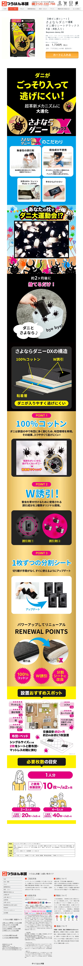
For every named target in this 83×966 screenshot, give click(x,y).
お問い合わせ (7, 902)
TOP (5, 879)
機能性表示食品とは (9, 892)
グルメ (5, 884)
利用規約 (6, 907)
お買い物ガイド (8, 897)
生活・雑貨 (6, 881)
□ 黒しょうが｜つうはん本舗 (10, 924)
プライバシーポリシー (9, 910)
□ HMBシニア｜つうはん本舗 (10, 930)
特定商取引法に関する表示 (10, 905)
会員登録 (6, 900)
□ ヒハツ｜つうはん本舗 (9, 926)
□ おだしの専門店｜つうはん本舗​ (11, 928)
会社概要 (6, 912)
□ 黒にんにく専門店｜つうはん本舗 (12, 922)
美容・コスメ (7, 889)
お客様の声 (6, 894)
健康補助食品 (7, 887)
